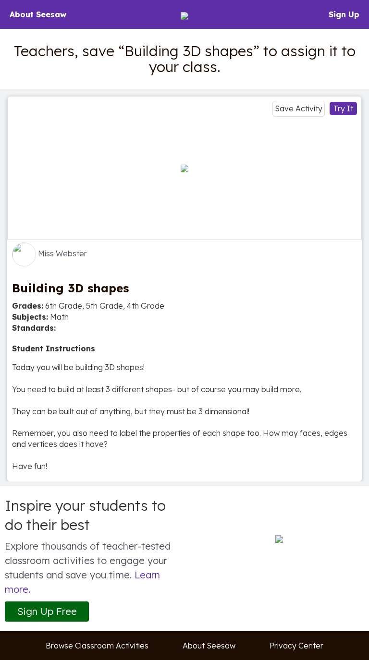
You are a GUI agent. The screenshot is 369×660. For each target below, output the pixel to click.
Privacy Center (296, 645)
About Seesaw (38, 14)
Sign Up (344, 14)
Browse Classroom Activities (97, 645)
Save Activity (298, 108)
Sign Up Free (47, 611)
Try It (343, 108)
